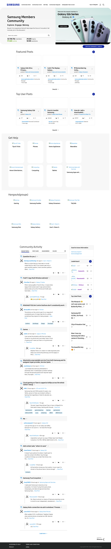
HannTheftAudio (34, 403)
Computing (35, 170)
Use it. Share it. (54, 227)
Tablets (54, 170)
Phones (35, 146)
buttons (27, 323)
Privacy (11, 547)
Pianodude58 (25, 121)
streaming (43, 413)
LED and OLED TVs (41, 388)
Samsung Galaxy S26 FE (28, 111)
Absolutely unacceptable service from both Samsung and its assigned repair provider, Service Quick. (44, 361)
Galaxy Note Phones (57, 114)
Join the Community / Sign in (93, 46)
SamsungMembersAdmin (27, 79)
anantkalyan (27, 366)
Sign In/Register (94, 4)
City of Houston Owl (78, 324)
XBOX (51, 413)
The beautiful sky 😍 (77, 348)
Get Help (45, 4)
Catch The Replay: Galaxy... (53, 69)
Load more (42, 533)
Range (43, 323)
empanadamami (79, 121)
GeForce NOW (28, 413)
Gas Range (35, 323)
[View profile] (21, 261)
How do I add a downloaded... (79, 111)
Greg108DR (27, 482)
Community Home (26, 4)
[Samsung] (13, 4)
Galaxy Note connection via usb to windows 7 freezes (41, 507)
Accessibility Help (14, 544)
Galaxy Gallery (35, 227)
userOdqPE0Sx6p (34, 297)
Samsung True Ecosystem (32, 478)
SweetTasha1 (27, 450)
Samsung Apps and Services (73, 172)
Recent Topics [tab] (25, 251)
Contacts (28, 472)
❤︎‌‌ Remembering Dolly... (80, 69)
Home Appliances (54, 146)
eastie (25, 334)
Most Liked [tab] (35, 251)
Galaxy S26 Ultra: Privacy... (27, 69)
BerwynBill (27, 309)
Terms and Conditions (33, 544)
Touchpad (50, 323)
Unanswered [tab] (45, 251)
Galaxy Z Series (40, 282)
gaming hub (57, 410)
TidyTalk (73, 203)
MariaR (50, 121)
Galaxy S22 (45, 423)
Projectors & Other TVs (84, 114)
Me (24, 419)
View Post (31, 269)
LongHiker (32, 348)
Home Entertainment (16, 170)
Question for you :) (29, 256)
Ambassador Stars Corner (68, 4)
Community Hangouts (54, 4)
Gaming (16, 203)
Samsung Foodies (35, 203)
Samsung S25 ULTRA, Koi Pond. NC (77, 315)
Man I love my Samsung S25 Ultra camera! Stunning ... (78, 335)
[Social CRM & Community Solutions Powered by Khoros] (100, 539)
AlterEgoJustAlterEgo (30, 261)
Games (25, 329)
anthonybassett (28, 423)
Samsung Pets (16, 227)
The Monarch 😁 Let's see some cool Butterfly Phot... (78, 304)
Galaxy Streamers (83, 72)
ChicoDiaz (26, 282)
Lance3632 (27, 511)
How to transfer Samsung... (53, 111)
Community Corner (37, 4)
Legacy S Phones (41, 334)
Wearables (73, 146)
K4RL (25, 388)
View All (54, 89)
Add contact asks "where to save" (35, 446)
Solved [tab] (55, 251)
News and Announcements (32, 72)
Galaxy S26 (28, 114)
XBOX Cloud (59, 413)
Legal (27, 547)
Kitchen (41, 309)
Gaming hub (29, 410)
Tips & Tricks (16, 146)
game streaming (39, 410)
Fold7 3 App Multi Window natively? (35, 278)
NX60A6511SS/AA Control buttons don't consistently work (43, 305)
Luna (37, 413)
